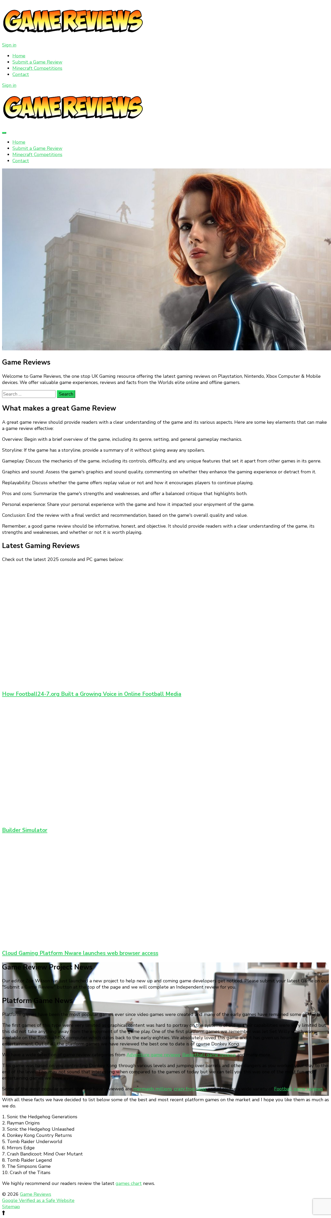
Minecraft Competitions (37, 68)
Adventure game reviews (153, 1055)
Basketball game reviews (209, 1055)
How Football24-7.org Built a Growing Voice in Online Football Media (91, 694)
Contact (20, 74)
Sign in (9, 45)
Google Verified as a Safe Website (38, 1200)
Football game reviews (298, 1089)
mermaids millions (152, 1089)
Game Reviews (35, 1194)
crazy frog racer (190, 1089)
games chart (129, 1183)
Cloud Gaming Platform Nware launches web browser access (80, 953)
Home (18, 56)
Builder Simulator (24, 830)
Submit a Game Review (37, 62)
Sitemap (11, 1207)
